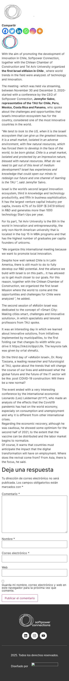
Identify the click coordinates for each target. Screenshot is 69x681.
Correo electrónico (15, 553)
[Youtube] (43, 635)
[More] (40, 31)
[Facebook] (5, 31)
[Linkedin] (19, 31)
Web (5, 567)
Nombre (8, 538)
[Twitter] (12, 31)
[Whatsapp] (26, 31)
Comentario (11, 493)
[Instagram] (33, 31)
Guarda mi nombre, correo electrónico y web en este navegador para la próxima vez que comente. (34, 587)
